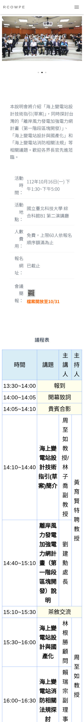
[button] (6, 42)
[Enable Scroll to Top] (76, 714)
